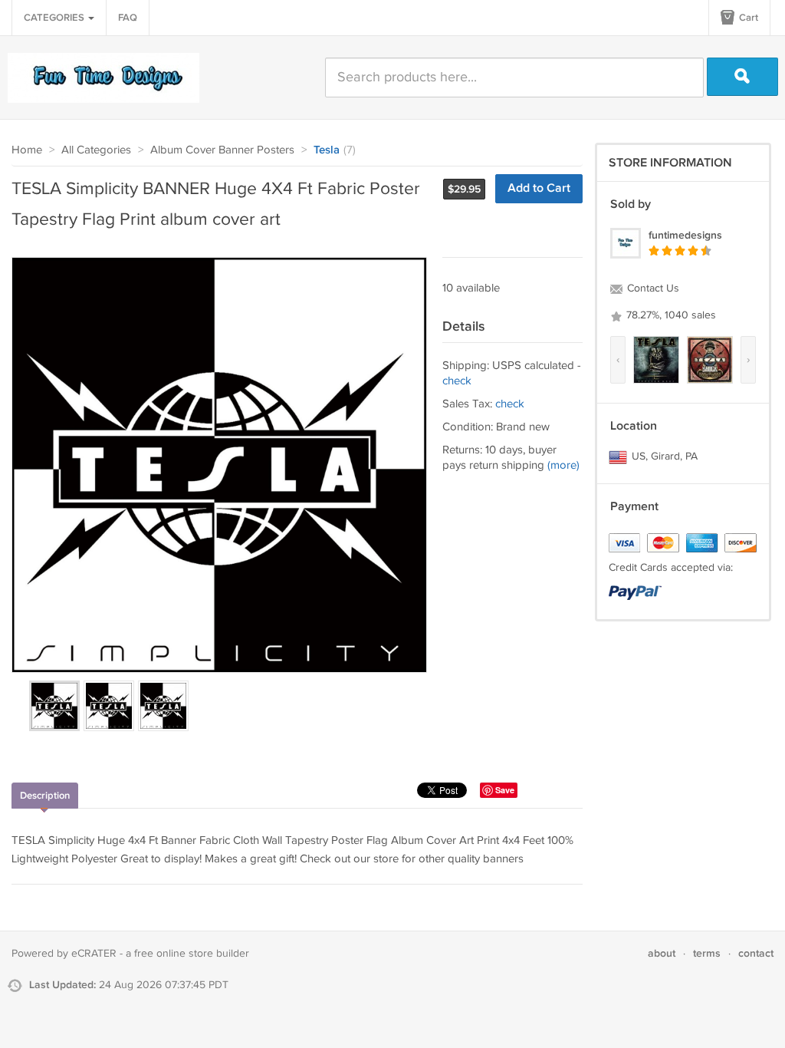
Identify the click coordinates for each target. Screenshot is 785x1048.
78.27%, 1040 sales (669, 315)
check (456, 380)
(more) (563, 465)
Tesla (327, 150)
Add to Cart (538, 188)
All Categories (96, 150)
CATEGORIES (55, 18)
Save (504, 790)
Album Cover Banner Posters (222, 150)
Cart (747, 18)
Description (45, 795)
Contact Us (651, 288)
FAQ (127, 18)
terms (707, 953)
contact (756, 953)
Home (26, 150)
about (661, 953)
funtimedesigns (685, 235)
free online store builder (191, 953)
